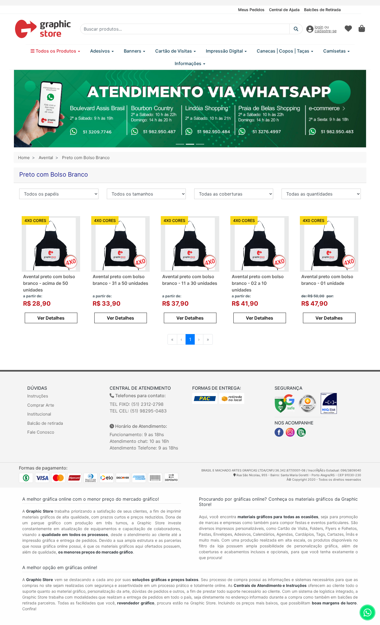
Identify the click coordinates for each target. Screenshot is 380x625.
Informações (189, 63)
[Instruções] (301, 432)
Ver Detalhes (51, 318)
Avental (46, 157)
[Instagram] (290, 432)
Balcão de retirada (45, 423)
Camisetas (335, 51)
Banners (133, 51)
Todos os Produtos (55, 51)
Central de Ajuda (284, 9)
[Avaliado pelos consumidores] (329, 403)
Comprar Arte (40, 405)
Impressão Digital (225, 51)
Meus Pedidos (251, 9)
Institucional (39, 414)
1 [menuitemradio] (190, 339)
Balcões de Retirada (322, 9)
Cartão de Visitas (174, 51)
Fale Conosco (40, 432)
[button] (36, 108)
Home (24, 157)
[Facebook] (279, 432)
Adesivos (100, 51)
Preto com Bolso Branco (86, 157)
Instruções (37, 396)
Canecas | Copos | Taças (283, 51)
